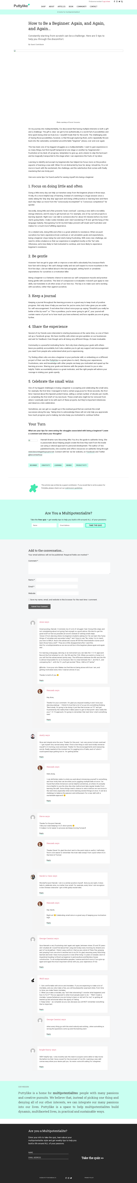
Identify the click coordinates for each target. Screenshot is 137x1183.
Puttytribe (54, 360)
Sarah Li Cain (45, 876)
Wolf (41, 978)
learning (58, 465)
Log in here (106, 1)
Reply (41, 680)
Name (31, 580)
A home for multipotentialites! (68, 12)
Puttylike (22, 6)
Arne (41, 622)
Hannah (50, 690)
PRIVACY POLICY (89, 1177)
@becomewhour (35, 455)
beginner (33, 465)
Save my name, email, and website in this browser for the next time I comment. (63, 599)
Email (31, 586)
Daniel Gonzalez (74, 122)
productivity (81, 465)
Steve (42, 816)
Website (31, 593)
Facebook (90, 452)
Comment (33, 561)
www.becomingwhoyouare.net (41, 452)
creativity (46, 465)
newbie (69, 465)
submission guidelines (73, 488)
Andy (42, 735)
